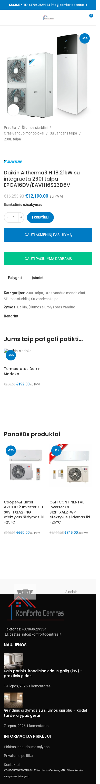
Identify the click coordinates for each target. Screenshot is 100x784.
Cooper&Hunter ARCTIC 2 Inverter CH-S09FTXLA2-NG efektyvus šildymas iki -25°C (24, 512)
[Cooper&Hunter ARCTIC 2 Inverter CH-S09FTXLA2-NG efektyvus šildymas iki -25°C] (25, 465)
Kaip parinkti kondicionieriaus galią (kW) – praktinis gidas (43, 673)
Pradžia (10, 127)
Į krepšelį (40, 217)
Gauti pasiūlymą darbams (48, 259)
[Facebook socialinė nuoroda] (24, 316)
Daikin (22, 307)
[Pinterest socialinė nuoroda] (36, 316)
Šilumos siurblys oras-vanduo (51, 307)
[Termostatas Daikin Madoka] (25, 350)
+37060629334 (39, 5)
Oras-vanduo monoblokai (24, 133)
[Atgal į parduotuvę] (13, 150)
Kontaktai (11, 765)
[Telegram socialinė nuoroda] (48, 316)
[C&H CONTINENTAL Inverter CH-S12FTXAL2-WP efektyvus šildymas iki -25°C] (71, 465)
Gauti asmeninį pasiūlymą (48, 235)
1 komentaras (39, 686)
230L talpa (12, 139)
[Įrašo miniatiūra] (13, 660)
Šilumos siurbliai (34, 127)
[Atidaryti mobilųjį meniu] (6, 17)
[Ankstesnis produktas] (7, 150)
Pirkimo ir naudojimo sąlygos (26, 747)
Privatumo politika (18, 756)
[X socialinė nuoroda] (30, 316)
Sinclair (71, 592)
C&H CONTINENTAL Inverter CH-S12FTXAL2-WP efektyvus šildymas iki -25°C (69, 512)
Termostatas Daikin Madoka (22, 371)
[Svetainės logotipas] (48, 17)
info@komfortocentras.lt (69, 5)
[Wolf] (25, 592)
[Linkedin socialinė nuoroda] (42, 316)
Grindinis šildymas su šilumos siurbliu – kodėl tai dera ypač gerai (45, 713)
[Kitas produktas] (19, 150)
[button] (10, 406)
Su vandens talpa (63, 133)
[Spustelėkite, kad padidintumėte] (13, 110)
